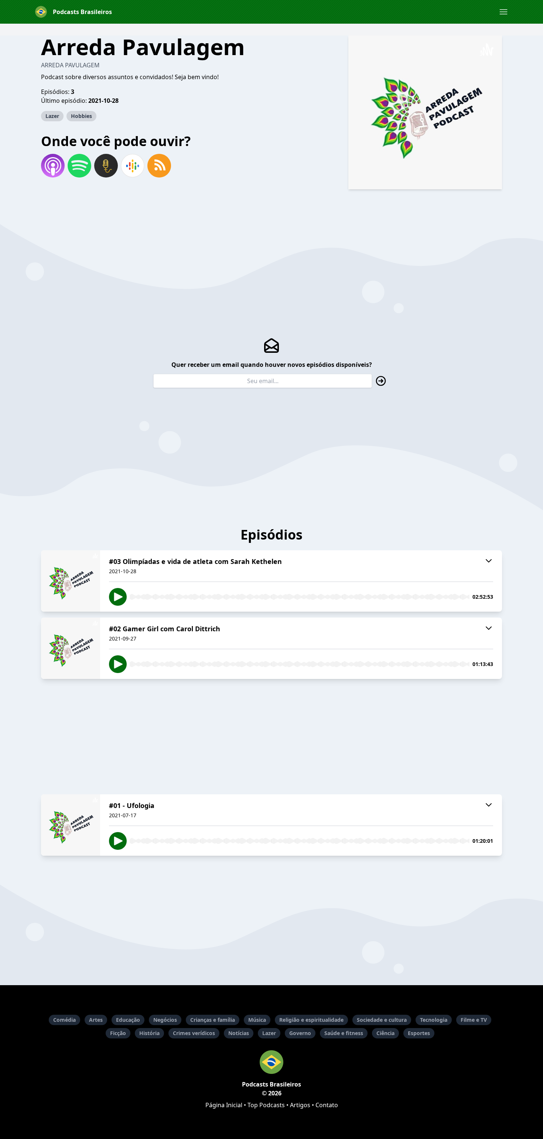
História (149, 1033)
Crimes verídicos (194, 1033)
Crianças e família (212, 1019)
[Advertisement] (271, 736)
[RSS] (159, 165)
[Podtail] (106, 165)
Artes (96, 1019)
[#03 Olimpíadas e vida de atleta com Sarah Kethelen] (70, 581)
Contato (326, 1105)
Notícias (238, 1033)
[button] (503, 11)
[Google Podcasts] (132, 165)
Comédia (64, 1019)
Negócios (165, 1019)
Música (257, 1019)
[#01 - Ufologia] (70, 825)
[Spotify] (79, 165)
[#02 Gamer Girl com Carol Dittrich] (70, 648)
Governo (300, 1033)
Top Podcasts (266, 1105)
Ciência (385, 1033)
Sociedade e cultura (382, 1019)
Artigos (300, 1105)
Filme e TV (474, 1019)
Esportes (419, 1033)
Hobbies (81, 115)
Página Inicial (223, 1105)
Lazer (52, 115)
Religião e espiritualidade (311, 1019)
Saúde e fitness (343, 1033)
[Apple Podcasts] (53, 165)
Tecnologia (433, 1019)
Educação (128, 1019)
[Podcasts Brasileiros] (271, 1062)
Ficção (118, 1033)
